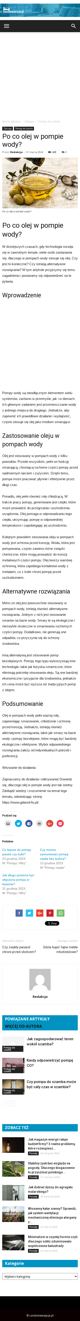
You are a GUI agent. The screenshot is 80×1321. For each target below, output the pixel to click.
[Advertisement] (40, 74)
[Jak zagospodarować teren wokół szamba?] (13, 1044)
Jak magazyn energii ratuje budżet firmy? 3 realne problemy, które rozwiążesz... (51, 1144)
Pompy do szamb (24, 128)
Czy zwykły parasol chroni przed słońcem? (19, 949)
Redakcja (16, 152)
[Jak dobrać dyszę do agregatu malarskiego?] (13, 1193)
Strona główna (11, 121)
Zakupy (8, 128)
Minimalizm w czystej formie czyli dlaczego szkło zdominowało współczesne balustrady (53, 1241)
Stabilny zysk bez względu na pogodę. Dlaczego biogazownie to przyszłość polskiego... (51, 1168)
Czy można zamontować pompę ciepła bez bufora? (54, 854)
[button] (74, 26)
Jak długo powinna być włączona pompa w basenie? (18, 879)
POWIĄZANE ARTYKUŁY (27, 1018)
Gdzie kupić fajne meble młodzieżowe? (60, 949)
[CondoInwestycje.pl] (40, 10)
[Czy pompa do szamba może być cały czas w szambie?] (13, 1087)
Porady (33, 1153)
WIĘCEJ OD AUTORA (23, 1026)
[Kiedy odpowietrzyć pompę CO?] (13, 1065)
